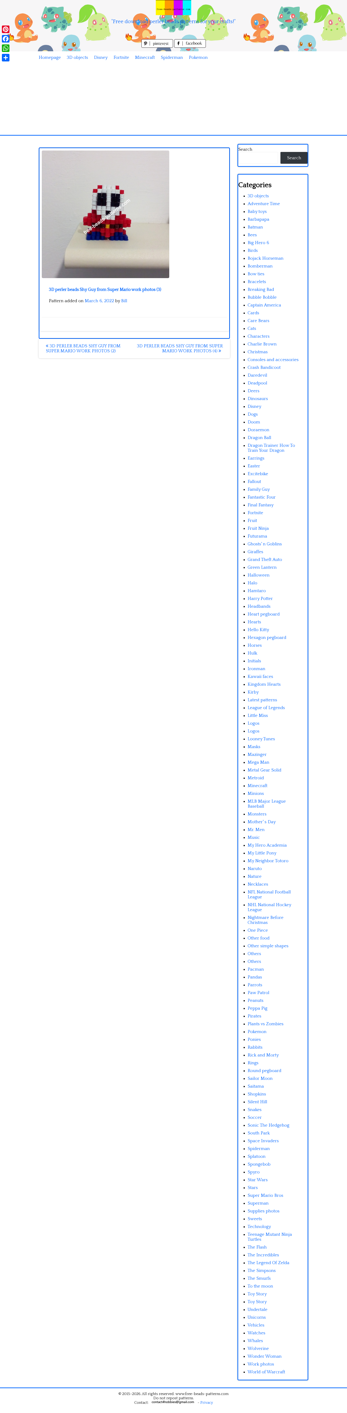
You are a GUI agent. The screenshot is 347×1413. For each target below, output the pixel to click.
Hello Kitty (258, 629)
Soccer (255, 1117)
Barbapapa (258, 219)
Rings (253, 1062)
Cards (253, 312)
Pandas (255, 977)
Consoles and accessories (273, 359)
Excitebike (258, 473)
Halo (252, 583)
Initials (254, 661)
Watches (256, 1333)
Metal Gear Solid (264, 770)
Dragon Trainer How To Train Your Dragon (271, 448)
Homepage (50, 57)
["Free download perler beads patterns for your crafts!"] (173, 7)
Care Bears (258, 320)
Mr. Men (256, 829)
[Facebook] (5, 38)
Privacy (206, 1402)
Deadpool (257, 383)
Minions (256, 793)
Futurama (257, 536)
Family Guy (259, 489)
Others (254, 953)
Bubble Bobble (262, 297)
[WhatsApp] (5, 48)
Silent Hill (257, 1101)
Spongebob (259, 1164)
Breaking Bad (261, 289)
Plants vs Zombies (266, 1023)
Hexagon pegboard (267, 637)
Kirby (253, 692)
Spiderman (172, 57)
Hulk (252, 653)
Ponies (254, 1039)
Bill (124, 300)
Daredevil (257, 375)
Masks (254, 746)
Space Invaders (263, 1140)
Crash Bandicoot (264, 367)
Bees (252, 235)
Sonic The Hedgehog (268, 1125)
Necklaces (258, 884)
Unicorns (257, 1317)
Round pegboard (264, 1070)
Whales (255, 1340)
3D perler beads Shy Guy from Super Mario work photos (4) (180, 348)
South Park (259, 1133)
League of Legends (266, 707)
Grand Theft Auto (265, 559)
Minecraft (145, 57)
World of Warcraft (266, 1372)
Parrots (255, 984)
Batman (255, 227)
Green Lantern (262, 567)
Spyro (254, 1172)
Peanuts (255, 1000)
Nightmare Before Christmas (266, 920)
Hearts (254, 622)
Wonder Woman (265, 1356)
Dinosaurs (258, 398)
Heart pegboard (264, 614)
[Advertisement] (173, 99)
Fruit (252, 520)
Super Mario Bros (265, 1195)
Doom (254, 422)
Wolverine (258, 1348)
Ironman (256, 668)
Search (245, 149)
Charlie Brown (262, 344)
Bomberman (260, 266)
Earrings (256, 458)
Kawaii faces (260, 676)
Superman (258, 1203)
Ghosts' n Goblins (265, 544)
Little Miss (258, 715)
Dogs (253, 414)
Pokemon (198, 57)
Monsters (257, 814)
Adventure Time (264, 203)
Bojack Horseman (266, 258)
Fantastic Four (262, 497)
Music (254, 837)
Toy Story (257, 1294)
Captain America (264, 305)
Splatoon (257, 1156)
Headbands (259, 606)
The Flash (257, 1247)
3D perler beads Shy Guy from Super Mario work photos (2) (83, 348)
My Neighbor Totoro (268, 860)
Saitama (256, 1086)
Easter (254, 466)
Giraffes (255, 551)
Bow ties (256, 273)
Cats (252, 328)
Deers (253, 390)
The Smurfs (259, 1278)
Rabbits (255, 1047)
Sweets (255, 1218)
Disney (101, 57)
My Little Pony (262, 853)
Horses (255, 645)
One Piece (258, 930)
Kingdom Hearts (264, 684)
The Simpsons (262, 1270)
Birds (253, 250)
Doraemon (258, 429)
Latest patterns (262, 700)
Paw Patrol (258, 992)
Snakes (255, 1109)
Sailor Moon (260, 1078)
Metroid (256, 777)
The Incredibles (263, 1255)
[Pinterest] (5, 29)
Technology (259, 1226)
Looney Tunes (261, 739)
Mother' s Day (262, 821)
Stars (253, 1187)
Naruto (255, 868)
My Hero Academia (267, 845)
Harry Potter (260, 598)
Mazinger (257, 754)
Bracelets (257, 281)
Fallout (254, 481)
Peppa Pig (257, 1008)
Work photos (261, 1364)
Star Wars (258, 1179)
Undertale (257, 1309)
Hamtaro (257, 590)
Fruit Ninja (258, 528)
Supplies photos (263, 1211)
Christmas (258, 351)
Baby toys (257, 211)
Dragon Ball (259, 437)
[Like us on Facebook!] (190, 46)
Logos (253, 723)
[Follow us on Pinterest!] (157, 46)
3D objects (77, 57)
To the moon (260, 1286)
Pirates (254, 1016)
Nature (255, 876)
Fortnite (121, 57)
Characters (259, 336)
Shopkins (257, 1094)
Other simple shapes (268, 945)
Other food (259, 938)
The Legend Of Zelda (268, 1262)
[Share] (5, 57)
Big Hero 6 (258, 242)
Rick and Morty (263, 1055)
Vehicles (256, 1325)
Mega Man (258, 762)
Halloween (259, 575)
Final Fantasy (261, 505)
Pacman (256, 969)
